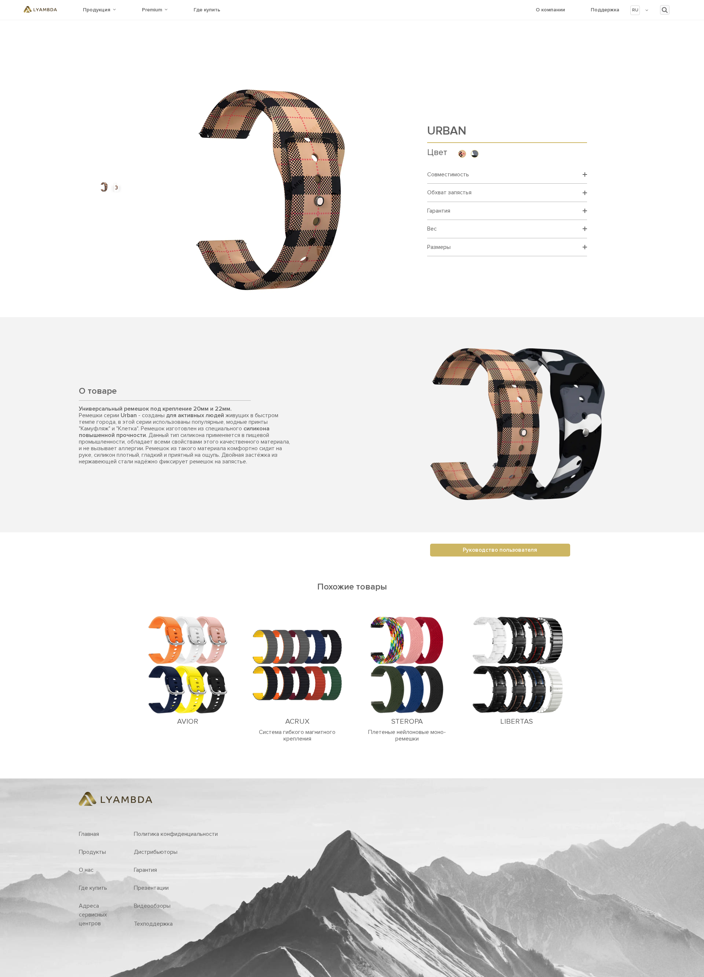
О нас (86, 870)
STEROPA (407, 721)
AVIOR (187, 721)
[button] (639, 10)
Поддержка (605, 10)
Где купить (207, 10)
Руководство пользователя (500, 550)
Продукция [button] (96, 10)
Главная (89, 834)
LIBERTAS (516, 721)
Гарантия (145, 870)
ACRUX (297, 721)
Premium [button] (152, 10)
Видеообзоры (152, 906)
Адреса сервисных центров (93, 914)
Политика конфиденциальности (176, 834)
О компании (550, 10)
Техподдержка (153, 924)
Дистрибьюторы (155, 852)
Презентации (151, 888)
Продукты (92, 852)
